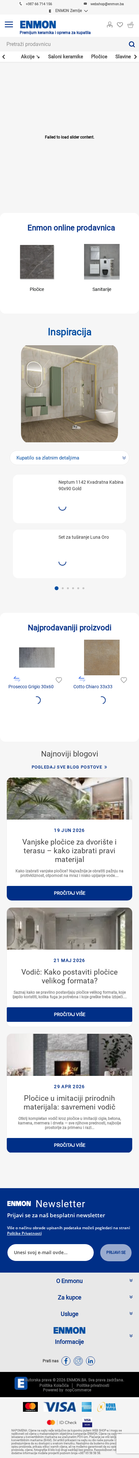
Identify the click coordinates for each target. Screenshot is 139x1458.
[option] (69, 526)
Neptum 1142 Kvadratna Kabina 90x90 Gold (91, 485)
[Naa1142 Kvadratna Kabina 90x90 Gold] (35, 496)
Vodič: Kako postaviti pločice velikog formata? (69, 976)
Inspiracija (69, 331)
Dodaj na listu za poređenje (17, 679)
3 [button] (68, 588)
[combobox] (62, 44)
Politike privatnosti (24, 1233)
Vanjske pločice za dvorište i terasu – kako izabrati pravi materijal (69, 851)
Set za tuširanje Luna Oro (84, 537)
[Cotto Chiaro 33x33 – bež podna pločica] (102, 657)
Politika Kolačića (54, 1385)
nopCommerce (77, 1390)
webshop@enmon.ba (107, 4)
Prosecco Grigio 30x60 (31, 686)
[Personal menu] (109, 23)
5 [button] (78, 588)
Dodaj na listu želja (58, 679)
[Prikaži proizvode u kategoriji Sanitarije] (102, 262)
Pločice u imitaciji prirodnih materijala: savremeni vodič (69, 1102)
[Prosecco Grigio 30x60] (37, 657)
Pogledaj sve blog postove (67, 767)
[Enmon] (19, 1203)
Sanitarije (101, 289)
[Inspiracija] (69, 394)
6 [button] (83, 588)
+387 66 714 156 (39, 4)
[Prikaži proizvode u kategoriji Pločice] (37, 262)
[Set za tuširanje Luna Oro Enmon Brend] (35, 551)
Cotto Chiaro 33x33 (92, 686)
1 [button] (57, 588)
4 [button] (73, 588)
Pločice (37, 289)
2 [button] (63, 588)
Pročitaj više (69, 893)
